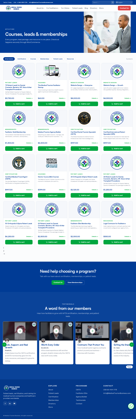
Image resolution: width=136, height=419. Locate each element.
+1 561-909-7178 (22, 2)
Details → (29, 98)
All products (9, 59)
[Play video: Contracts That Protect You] (92, 331)
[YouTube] (14, 403)
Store (101, 8)
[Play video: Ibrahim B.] (56, 331)
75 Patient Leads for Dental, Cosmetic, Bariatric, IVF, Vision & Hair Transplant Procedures (18, 87)
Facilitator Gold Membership (15, 132)
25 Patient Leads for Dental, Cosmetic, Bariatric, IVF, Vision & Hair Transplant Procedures (116, 179)
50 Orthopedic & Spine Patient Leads (18, 223)
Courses (33, 59)
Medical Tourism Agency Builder (49, 132)
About (50, 390)
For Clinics (65, 8)
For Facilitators (52, 8)
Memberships (44, 59)
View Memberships (75, 282)
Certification (21, 59)
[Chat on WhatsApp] (131, 406)
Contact (79, 404)
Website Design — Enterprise (81, 85)
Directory (93, 8)
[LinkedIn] (10, 403)
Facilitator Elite (81, 393)
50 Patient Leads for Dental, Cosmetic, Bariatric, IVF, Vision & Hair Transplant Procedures (51, 225)
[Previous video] (4, 344)
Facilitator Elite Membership (81, 223)
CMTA (78, 390)
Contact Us (124, 8)
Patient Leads (77, 8)
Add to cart (20, 104)
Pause (129, 367)
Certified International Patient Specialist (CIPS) (114, 133)
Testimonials (81, 400)
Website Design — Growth (113, 85)
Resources (70, 59)
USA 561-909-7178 (110, 390)
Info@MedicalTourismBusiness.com (41, 2)
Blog (86, 8)
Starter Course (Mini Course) (48, 177)
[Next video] (132, 344)
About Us (40, 8)
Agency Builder (81, 397)
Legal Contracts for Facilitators (114, 223)
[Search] (112, 2)
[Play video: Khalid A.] (20, 331)
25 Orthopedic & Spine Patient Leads (84, 177)
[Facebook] (5, 403)
